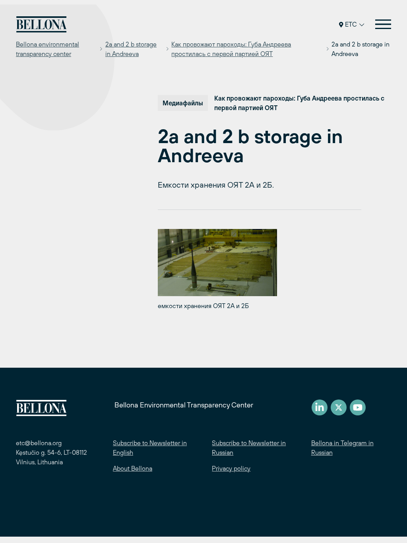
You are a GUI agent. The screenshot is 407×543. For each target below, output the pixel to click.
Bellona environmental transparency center (47, 49)
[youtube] (358, 407)
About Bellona (132, 468)
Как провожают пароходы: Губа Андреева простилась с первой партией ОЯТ (231, 49)
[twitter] (339, 407)
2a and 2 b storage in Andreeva (131, 49)
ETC (351, 24)
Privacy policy (231, 468)
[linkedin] (320, 407)
